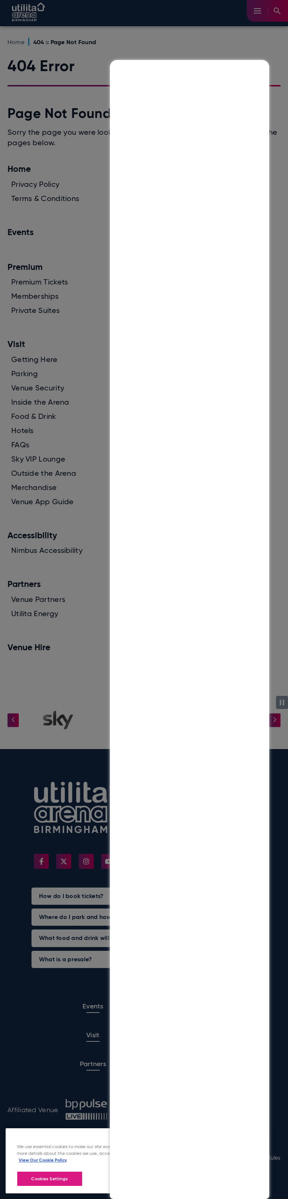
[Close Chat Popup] (263, 67)
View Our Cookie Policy (43, 1160)
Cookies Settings (49, 1178)
